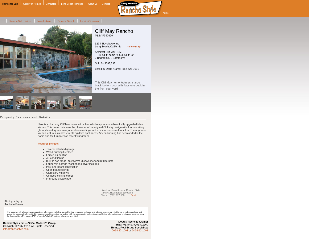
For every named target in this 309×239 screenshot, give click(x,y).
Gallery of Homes (32, 4)
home (166, 13)
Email (133, 195)
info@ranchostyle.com (16, 229)
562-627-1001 (120, 230)
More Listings (44, 21)
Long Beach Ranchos (72, 4)
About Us (93, 4)
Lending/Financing (89, 21)
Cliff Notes (51, 4)
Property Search (66, 21)
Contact (106, 4)
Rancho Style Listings (20, 21)
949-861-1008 (140, 230)
